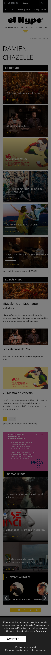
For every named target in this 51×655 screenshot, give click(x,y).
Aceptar (13, 639)
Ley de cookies (39, 650)
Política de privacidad (25, 647)
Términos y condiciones (16, 650)
